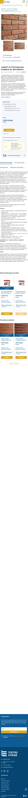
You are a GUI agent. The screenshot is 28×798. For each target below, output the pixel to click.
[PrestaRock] (25, 796)
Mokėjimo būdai (5, 783)
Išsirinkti (6, 313)
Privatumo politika (5, 789)
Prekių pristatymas (5, 781)
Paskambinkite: (12, 57)
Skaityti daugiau (5, 97)
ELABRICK (23, 72)
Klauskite (9, 130)
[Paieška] (26, 5)
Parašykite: (13, 60)
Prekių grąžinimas (5, 785)
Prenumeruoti (14, 732)
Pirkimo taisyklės (5, 787)
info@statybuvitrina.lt (8, 767)
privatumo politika (19, 736)
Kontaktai (3, 791)
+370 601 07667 (6, 765)
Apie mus (3, 778)
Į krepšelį (21, 313)
